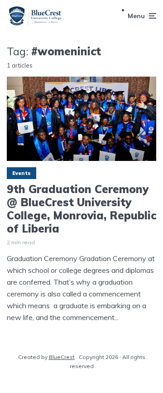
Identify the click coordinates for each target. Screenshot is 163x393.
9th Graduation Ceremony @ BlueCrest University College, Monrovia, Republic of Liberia (81, 209)
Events (21, 173)
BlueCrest (62, 357)
